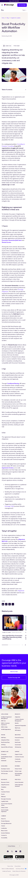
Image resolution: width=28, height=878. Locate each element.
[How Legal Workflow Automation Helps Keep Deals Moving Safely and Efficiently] (13, 623)
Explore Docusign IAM (14, 677)
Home (3, 18)
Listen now (8, 46)
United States (11, 846)
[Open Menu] (2, 5)
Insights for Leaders (15, 18)
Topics (23, 10)
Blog (8, 18)
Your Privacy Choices (20, 868)
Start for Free (14, 671)
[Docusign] (9, 5)
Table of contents (7, 90)
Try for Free (22, 5)
